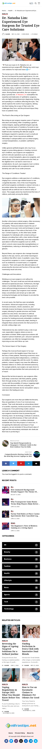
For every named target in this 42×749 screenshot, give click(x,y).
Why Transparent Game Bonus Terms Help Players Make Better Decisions (24, 504)
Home (4, 11)
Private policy (20, 733)
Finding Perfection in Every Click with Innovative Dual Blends (30, 649)
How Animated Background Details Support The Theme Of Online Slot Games (24, 492)
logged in (14, 474)
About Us (30, 733)
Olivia (7, 34)
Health (10, 11)
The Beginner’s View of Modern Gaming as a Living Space (24, 527)
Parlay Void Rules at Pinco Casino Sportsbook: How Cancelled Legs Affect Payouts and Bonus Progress (25, 517)
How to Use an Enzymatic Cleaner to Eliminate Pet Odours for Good (30, 692)
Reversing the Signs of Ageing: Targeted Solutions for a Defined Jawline (10, 649)
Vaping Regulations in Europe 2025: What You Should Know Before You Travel (11, 694)
